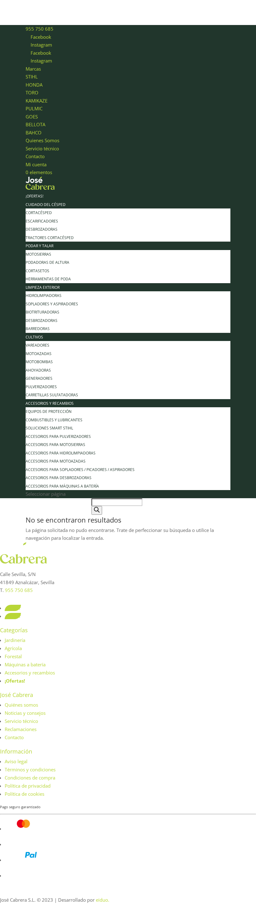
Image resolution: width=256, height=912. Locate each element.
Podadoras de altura (47, 262)
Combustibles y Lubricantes (54, 420)
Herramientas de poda (48, 279)
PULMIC (34, 108)
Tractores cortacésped (50, 237)
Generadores (39, 378)
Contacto (35, 156)
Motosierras (38, 254)
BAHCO (34, 132)
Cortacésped (39, 212)
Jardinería (15, 640)
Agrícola (13, 648)
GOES (32, 116)
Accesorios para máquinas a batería (62, 486)
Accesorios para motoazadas (56, 461)
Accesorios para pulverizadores (58, 436)
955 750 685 (39, 29)
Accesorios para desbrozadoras (58, 477)
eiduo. (102, 900)
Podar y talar (39, 245)
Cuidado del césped (46, 204)
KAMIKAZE (36, 101)
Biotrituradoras (42, 312)
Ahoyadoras (38, 370)
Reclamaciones (21, 729)
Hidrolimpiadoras (44, 295)
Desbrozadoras (41, 229)
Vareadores (37, 345)
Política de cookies (24, 794)
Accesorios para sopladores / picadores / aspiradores (80, 469)
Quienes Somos (42, 140)
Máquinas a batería (25, 664)
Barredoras (38, 328)
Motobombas (39, 361)
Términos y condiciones (30, 769)
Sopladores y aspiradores (52, 304)
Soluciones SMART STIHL (49, 428)
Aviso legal (16, 761)
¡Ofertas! (34, 196)
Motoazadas (39, 353)
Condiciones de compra (30, 777)
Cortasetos (37, 270)
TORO (32, 92)
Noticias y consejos (25, 713)
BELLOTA (35, 124)
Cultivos (34, 337)
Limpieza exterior (43, 287)
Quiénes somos (21, 705)
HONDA (34, 85)
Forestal (13, 656)
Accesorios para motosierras (55, 444)
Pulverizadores (41, 386)
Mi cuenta (36, 164)
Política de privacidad (28, 786)
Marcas (33, 69)
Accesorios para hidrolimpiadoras (61, 453)
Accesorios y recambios (50, 403)
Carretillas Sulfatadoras (52, 395)
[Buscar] (96, 510)
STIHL (32, 76)
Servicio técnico (42, 148)
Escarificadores (42, 221)
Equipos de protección (48, 411)
